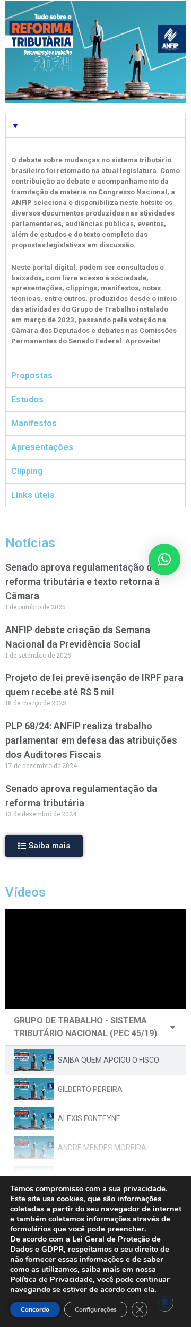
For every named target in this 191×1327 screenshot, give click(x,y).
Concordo (35, 1309)
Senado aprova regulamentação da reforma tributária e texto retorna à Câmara (82, 581)
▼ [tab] (15, 125)
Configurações (96, 1309)
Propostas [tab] (32, 375)
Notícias (30, 543)
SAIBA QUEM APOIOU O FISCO (108, 1060)
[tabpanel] (95, 250)
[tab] (95, 1060)
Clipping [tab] (27, 471)
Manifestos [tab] (34, 423)
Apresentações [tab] (42, 447)
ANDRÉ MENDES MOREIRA (102, 1147)
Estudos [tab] (27, 399)
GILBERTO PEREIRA (90, 1089)
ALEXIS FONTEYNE (89, 1118)
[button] (44, 846)
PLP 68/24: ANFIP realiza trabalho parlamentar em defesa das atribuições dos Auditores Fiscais (91, 740)
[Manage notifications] (164, 1302)
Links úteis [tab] (33, 495)
